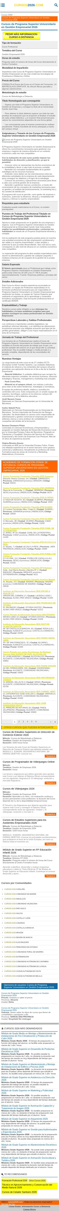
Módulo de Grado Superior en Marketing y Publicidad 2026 (27, 1091)
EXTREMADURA (16, 957)
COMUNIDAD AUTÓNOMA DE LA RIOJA (25, 966)
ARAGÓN (13, 933)
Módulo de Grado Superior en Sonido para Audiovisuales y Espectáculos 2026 (29, 1130)
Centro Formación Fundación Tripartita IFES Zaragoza (28, 476)
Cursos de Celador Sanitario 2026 (19, 1192)
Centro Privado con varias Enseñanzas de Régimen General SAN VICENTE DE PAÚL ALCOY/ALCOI (27, 653)
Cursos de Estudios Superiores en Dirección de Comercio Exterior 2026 (29, 733)
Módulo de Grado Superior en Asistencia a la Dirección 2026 (28, 1078)
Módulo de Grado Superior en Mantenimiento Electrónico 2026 (29, 1146)
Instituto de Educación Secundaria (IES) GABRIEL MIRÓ (29, 691)
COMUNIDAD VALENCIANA (20, 904)
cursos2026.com (15, 1202)
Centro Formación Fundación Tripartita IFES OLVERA (28, 519)
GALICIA (13, 913)
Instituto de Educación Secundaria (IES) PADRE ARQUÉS (29, 666)
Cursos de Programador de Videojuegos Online (29, 761)
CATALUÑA (14, 889)
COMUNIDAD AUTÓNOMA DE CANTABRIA (26, 962)
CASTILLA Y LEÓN (17, 918)
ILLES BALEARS (16, 942)
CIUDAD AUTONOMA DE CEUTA (22, 971)
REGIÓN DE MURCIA (18, 937)
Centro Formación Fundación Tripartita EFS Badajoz (27, 568)
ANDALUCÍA (15, 899)
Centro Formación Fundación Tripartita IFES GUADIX (27, 507)
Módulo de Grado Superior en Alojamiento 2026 (24, 1119)
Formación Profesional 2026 (14, 1180)
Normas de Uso (8, 1204)
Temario (50, 756)
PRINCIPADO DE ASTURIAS (21, 947)
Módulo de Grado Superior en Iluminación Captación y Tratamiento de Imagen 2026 (27, 1107)
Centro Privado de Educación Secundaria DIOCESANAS (29, 615)
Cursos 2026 (6, 15)
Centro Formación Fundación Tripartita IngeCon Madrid (29, 579)
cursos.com (28, 5)
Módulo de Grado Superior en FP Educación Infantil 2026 (27, 851)
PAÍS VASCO (15, 909)
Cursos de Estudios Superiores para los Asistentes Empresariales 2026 (24, 821)
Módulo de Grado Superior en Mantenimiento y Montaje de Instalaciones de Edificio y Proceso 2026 (28, 1065)
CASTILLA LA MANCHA (19, 928)
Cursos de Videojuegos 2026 (18, 788)
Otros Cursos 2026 (37, 1180)
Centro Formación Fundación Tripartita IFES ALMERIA (28, 497)
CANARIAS (14, 923)
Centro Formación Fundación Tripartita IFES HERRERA (28, 488)
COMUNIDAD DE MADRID (20, 894)
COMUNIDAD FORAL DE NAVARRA (23, 952)
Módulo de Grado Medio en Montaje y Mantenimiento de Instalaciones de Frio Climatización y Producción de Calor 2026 (28, 1036)
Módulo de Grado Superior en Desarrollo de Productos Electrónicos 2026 (27, 1050)
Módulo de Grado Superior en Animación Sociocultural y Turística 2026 (28, 1159)
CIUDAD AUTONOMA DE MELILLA (23, 976)
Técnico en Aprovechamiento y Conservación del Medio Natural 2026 (27, 1186)
